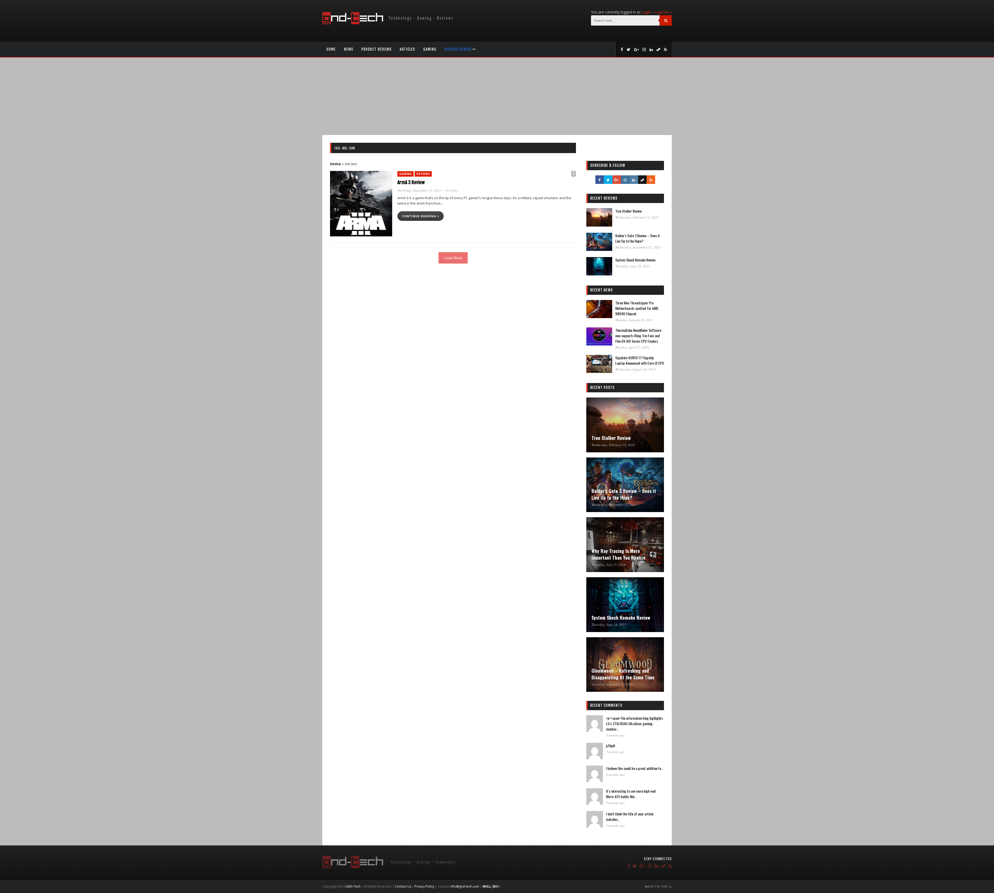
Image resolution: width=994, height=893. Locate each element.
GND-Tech (353, 886)
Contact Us (403, 886)
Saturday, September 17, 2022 (612, 684)
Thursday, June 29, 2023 (632, 266)
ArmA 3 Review (411, 182)
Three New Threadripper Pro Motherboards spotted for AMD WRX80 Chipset (636, 308)
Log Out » (663, 12)
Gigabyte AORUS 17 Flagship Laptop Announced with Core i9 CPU (639, 360)
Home (331, 49)
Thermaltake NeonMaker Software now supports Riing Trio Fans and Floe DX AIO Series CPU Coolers (638, 335)
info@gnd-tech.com (464, 886)
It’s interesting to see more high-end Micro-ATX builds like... (631, 793)
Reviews (423, 174)
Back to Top (657, 886)
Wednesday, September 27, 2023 (638, 247)
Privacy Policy (424, 886)
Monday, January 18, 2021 (634, 320)
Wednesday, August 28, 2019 (635, 369)
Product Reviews (376, 49)
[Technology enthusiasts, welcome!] (388, 22)
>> (460, 49)
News (348, 49)
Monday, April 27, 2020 (632, 347)
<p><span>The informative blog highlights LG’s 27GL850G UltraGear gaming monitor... (634, 723)
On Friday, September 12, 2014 (419, 190)
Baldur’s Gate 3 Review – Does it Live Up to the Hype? (637, 238)
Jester (454, 190)
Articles (407, 49)
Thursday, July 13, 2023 (608, 564)
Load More (453, 258)
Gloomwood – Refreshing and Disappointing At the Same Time (622, 674)
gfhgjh (610, 745)
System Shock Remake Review (635, 259)
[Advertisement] (497, 96)
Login (646, 12)
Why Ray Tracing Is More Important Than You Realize (618, 554)
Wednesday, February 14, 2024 (637, 217)
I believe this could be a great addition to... (634, 768)
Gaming (429, 49)
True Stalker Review (628, 211)
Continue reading (419, 216)
